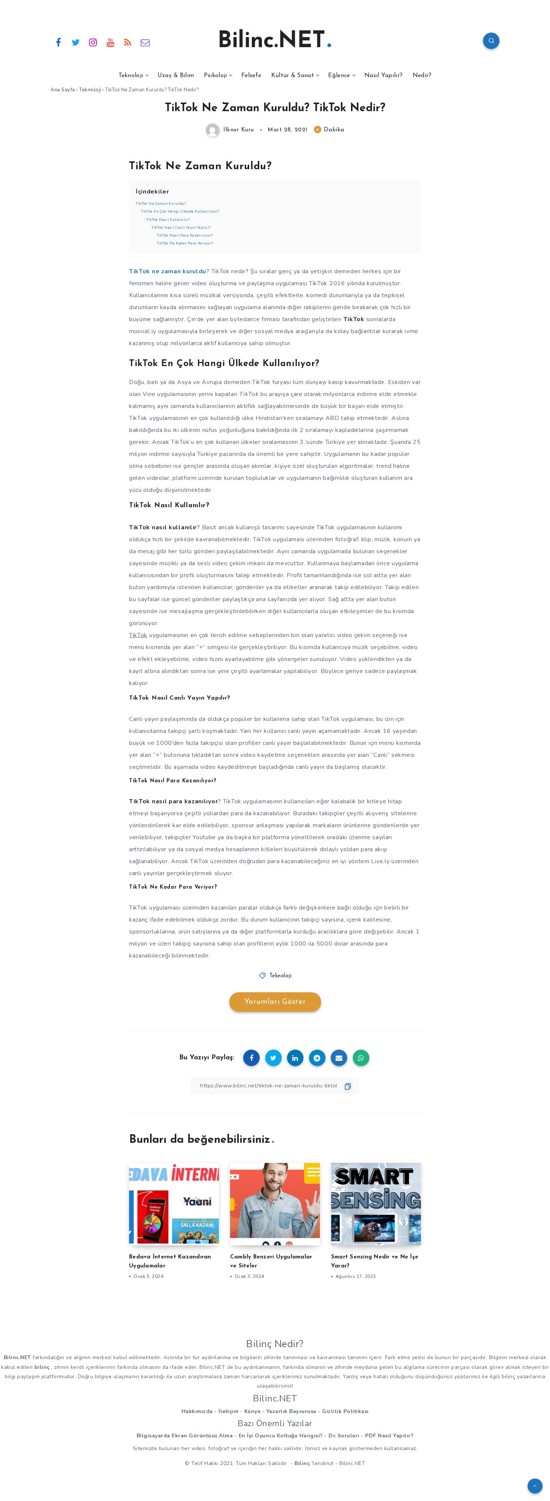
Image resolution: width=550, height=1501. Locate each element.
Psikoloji (215, 76)
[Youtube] (111, 42)
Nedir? (422, 76)
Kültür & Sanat (292, 76)
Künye (252, 1411)
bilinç (42, 1367)
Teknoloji (131, 76)
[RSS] (128, 42)
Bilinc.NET (271, 41)
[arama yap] (491, 41)
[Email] (145, 42)
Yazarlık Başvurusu (291, 1411)
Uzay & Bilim (176, 76)
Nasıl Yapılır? (383, 76)
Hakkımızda (197, 1411)
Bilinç (302, 1463)
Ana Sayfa (63, 89)
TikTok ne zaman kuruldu (167, 271)
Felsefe (251, 76)
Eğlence (339, 76)
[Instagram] (93, 42)
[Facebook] (58, 42)
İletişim (228, 1411)
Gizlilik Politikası (345, 1411)
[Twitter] (76, 42)
